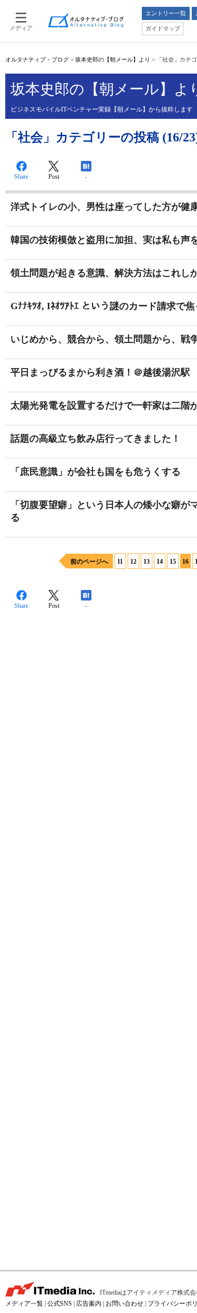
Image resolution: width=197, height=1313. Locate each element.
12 (133, 561)
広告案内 (88, 1303)
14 (160, 561)
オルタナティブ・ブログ (37, 59)
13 (146, 561)
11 (120, 561)
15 (173, 561)
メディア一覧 (24, 1303)
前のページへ (89, 561)
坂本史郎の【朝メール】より (112, 59)
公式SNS (59, 1303)
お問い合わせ (124, 1303)
